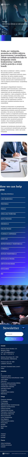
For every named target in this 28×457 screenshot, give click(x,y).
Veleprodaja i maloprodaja (8, 385)
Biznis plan (4, 426)
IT (1, 374)
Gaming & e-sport (6, 388)
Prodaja (3, 424)
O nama (3, 435)
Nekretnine (4, 394)
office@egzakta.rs (9, 352)
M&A (2, 428)
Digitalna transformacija (8, 406)
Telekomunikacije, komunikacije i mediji (12, 377)
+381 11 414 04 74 (8, 354)
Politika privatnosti (6, 445)
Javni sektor (4, 379)
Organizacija (4, 403)
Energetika (4, 390)
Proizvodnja (4, 422)
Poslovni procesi (5, 408)
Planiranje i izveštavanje (8, 412)
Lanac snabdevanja (6, 417)
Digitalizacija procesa (7, 410)
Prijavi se (13, 339)
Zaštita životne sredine (7, 392)
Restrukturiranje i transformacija (10, 405)
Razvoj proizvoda (6, 415)
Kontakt (3, 437)
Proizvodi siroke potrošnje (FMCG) (10, 383)
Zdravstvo (4, 381)
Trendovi (3, 434)
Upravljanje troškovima (7, 414)
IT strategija (4, 401)
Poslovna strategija (6, 399)
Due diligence (5, 419)
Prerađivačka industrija (7, 386)
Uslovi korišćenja (6, 443)
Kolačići (3, 447)
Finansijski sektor (6, 376)
